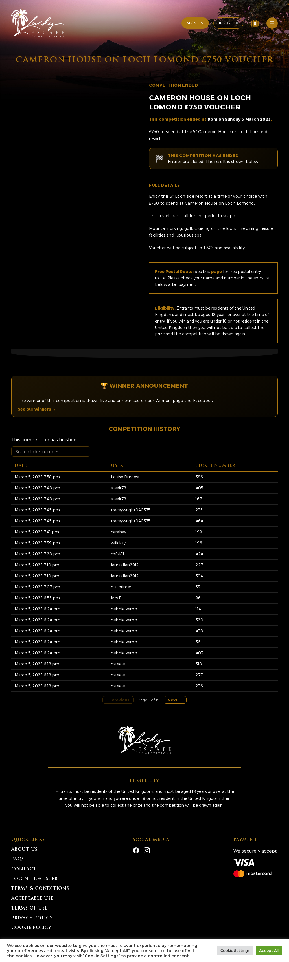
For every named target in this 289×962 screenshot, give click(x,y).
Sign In (195, 23)
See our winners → (37, 409)
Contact (23, 869)
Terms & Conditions (40, 889)
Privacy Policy (32, 918)
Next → (175, 700)
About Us (24, 850)
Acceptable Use (32, 899)
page (216, 271)
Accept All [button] (269, 950)
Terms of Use (29, 908)
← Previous (118, 700)
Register (228, 23)
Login (20, 879)
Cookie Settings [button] (234, 950)
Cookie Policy (31, 928)
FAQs (17, 859)
